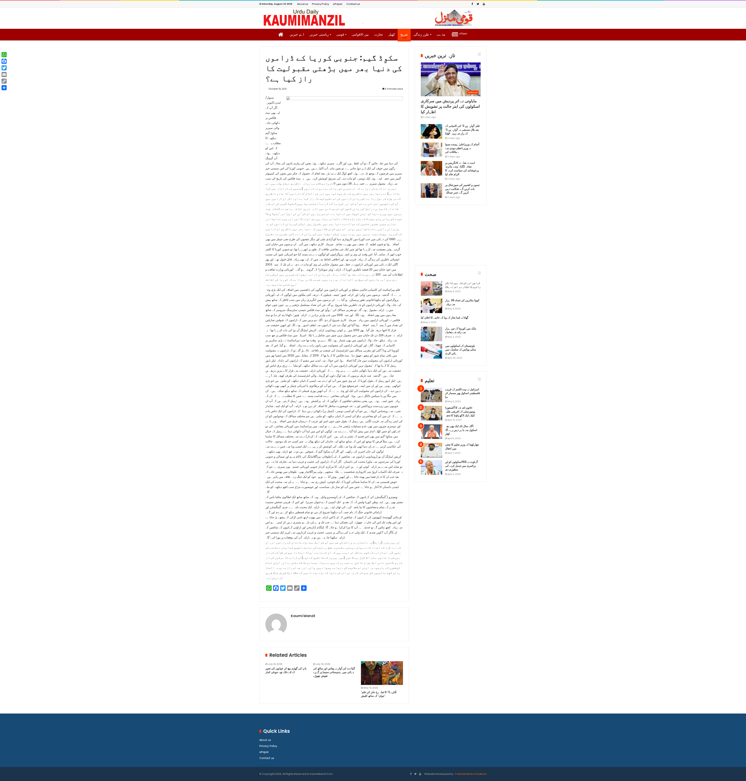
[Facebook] (472, 4)
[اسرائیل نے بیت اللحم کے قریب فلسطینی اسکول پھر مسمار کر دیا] (431, 395)
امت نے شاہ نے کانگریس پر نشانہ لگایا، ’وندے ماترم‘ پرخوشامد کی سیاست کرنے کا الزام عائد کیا (462, 168)
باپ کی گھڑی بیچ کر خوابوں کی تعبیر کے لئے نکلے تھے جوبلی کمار (286, 670)
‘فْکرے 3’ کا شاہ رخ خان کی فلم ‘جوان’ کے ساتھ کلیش (379, 694)
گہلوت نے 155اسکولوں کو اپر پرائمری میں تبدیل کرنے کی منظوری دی (461, 465)
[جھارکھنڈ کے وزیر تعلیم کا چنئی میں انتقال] (431, 450)
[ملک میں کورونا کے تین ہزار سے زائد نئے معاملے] (431, 334)
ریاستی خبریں (319, 34)
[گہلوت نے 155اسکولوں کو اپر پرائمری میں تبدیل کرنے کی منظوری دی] (431, 467)
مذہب (441, 34)
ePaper (337, 4)
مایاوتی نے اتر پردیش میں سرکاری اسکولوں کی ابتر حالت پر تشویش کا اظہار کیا (450, 106)
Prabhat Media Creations (470, 774)
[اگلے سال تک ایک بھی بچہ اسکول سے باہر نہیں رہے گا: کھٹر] (431, 431)
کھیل (391, 34)
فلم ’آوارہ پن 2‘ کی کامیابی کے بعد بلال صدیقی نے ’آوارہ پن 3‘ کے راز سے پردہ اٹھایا (462, 129)
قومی (340, 34)
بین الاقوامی (360, 34)
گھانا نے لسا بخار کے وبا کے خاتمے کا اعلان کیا (444, 318)
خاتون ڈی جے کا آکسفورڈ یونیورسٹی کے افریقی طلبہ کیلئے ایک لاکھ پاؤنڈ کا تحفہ (460, 411)
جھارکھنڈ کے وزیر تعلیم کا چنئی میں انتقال (462, 446)
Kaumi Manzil (303, 615)
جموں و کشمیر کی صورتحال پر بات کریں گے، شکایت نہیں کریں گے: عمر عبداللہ (462, 188)
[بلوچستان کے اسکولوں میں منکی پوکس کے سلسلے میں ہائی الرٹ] (431, 351)
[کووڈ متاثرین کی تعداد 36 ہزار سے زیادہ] (431, 306)
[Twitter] (478, 4)
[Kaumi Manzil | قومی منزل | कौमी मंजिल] (373, 18)
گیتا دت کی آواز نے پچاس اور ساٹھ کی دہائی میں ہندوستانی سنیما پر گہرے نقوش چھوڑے (334, 672)
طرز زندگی (421, 34)
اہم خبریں (297, 34)
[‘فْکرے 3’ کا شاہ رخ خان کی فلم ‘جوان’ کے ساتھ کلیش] (382, 673)
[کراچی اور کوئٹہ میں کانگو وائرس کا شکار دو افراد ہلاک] (431, 288)
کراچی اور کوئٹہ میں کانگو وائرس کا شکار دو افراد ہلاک (463, 285)
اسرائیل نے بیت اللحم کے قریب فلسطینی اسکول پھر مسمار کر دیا (462, 393)
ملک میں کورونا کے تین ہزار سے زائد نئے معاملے (460, 330)
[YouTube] (484, 4)
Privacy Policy (320, 4)
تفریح (404, 34)
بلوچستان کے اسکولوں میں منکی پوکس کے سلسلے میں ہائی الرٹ (460, 349)
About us (302, 4)
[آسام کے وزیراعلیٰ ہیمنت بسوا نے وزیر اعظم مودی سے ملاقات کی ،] (431, 150)
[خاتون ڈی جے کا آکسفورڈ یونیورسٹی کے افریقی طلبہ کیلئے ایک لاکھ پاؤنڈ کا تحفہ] (431, 413)
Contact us (353, 4)
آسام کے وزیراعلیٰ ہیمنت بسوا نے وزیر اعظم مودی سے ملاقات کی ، (462, 148)
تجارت (378, 34)
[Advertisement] (451, 238)
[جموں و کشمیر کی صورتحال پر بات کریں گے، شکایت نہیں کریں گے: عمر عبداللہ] (431, 190)
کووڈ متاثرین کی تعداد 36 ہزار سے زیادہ (462, 302)
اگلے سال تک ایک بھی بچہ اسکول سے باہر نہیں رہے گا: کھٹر (461, 430)
